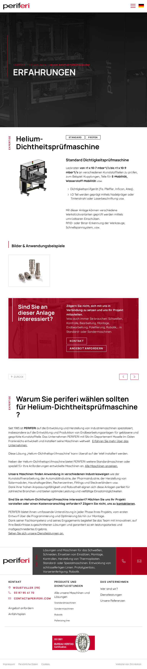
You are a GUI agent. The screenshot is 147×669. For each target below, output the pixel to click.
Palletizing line (62, 620)
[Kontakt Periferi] (139, 561)
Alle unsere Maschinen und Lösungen (72, 595)
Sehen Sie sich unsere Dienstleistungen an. (36, 533)
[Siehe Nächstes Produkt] (134, 377)
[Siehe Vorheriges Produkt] (123, 377)
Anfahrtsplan (17, 614)
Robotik (58, 614)
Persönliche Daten (28, 664)
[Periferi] (16, 6)
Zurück (18, 376)
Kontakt (76, 341)
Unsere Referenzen (112, 600)
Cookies (45, 664)
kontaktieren (126, 503)
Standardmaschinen (65, 602)
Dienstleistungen (111, 594)
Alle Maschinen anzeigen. (101, 466)
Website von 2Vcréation (128, 664)
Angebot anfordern (86, 348)
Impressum (9, 664)
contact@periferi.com (32, 598)
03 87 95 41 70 (23, 592)
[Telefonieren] (123, 561)
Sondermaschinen (64, 608)
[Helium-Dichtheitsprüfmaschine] (29, 271)
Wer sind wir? (109, 589)
